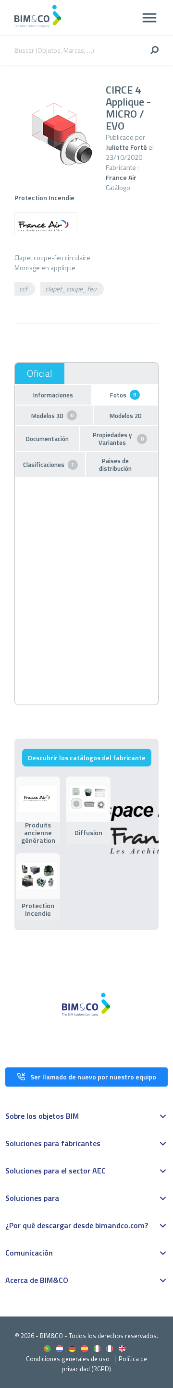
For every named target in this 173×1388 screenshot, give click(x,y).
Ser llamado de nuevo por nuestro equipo (93, 1077)
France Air (121, 177)
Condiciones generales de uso (68, 1359)
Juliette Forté (126, 147)
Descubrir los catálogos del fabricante (87, 758)
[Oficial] (39, 373)
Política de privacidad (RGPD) (104, 1364)
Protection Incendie (44, 197)
